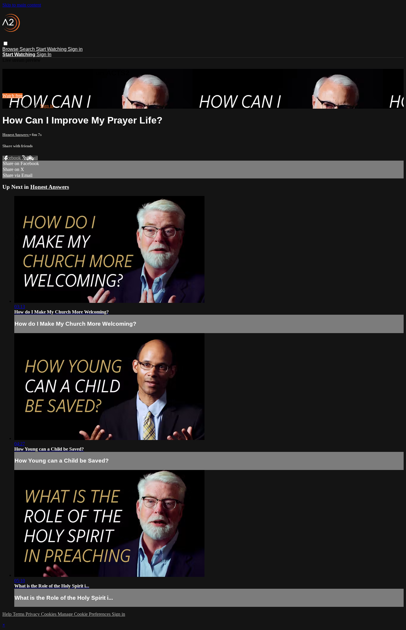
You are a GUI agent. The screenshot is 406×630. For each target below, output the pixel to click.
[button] (5, 43)
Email (32, 157)
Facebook (12, 157)
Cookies (49, 614)
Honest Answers (15, 134)
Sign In (44, 54)
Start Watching (52, 49)
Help (7, 614)
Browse (11, 49)
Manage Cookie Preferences (85, 614)
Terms (19, 614)
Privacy (33, 614)
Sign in (75, 49)
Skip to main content (21, 4)
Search (28, 49)
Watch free (12, 95)
